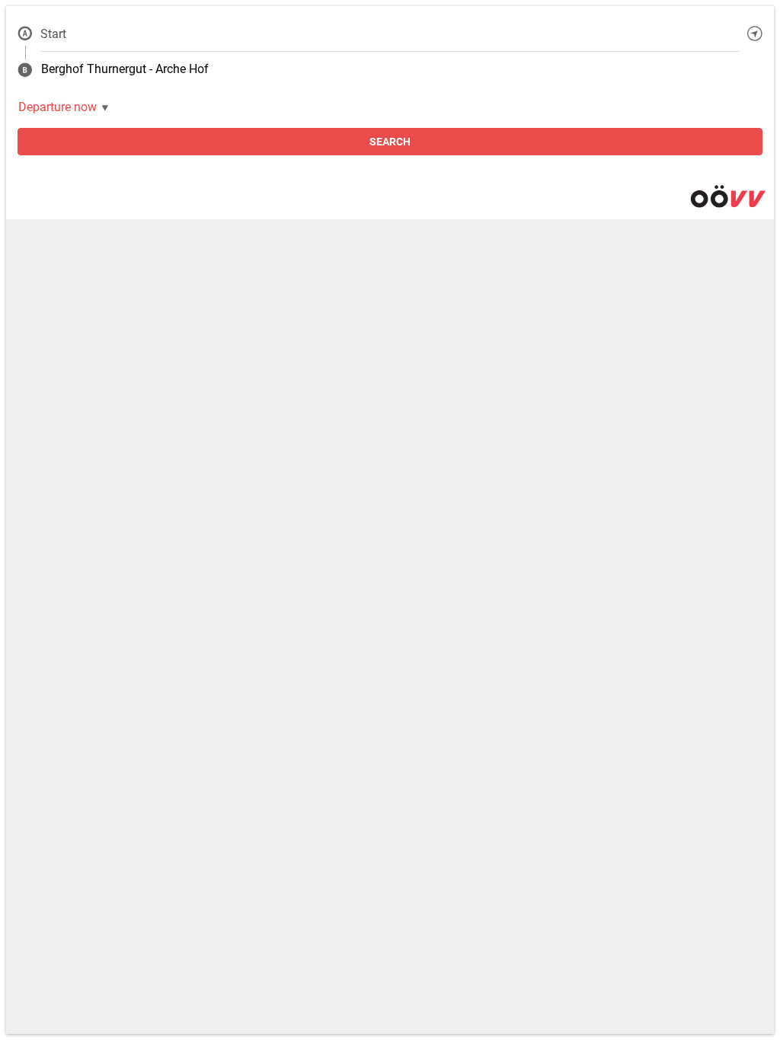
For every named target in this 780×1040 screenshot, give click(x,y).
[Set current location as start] (754, 33)
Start (53, 34)
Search (390, 142)
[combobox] (390, 33)
